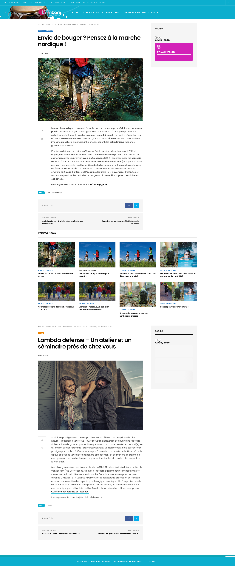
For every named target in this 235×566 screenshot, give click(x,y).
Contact (156, 12)
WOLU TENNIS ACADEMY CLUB (94, 3)
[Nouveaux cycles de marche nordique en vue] (56, 254)
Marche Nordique (55, 193)
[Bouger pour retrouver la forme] (178, 291)
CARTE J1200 (27, 3)
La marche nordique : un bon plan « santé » (94, 275)
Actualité (76, 12)
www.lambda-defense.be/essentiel (70, 491)
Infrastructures (110, 12)
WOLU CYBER (75, 3)
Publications (93, 12)
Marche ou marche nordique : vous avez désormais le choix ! (138, 275)
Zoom (40, 333)
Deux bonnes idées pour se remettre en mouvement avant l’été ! (178, 275)
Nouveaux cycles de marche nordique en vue (55, 275)
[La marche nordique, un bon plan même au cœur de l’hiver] (97, 291)
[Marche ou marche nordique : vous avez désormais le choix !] (138, 254)
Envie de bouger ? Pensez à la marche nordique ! (118, 533)
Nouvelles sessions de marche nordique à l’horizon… (56, 308)
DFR (50, 3)
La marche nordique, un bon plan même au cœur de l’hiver (94, 308)
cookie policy (135, 561)
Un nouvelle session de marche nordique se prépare (134, 314)
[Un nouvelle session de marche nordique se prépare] (138, 294)
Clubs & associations (135, 12)
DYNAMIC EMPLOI (61, 3)
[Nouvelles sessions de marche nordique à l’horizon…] (56, 291)
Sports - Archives (45, 31)
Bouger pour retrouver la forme (174, 306)
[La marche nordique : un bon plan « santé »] (97, 254)
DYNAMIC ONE (40, 3)
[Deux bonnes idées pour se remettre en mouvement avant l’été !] (178, 254)
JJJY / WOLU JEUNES (11, 3)
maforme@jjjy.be (97, 184)
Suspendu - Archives (87, 270)
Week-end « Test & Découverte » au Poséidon (61, 533)
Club (50, 506)
